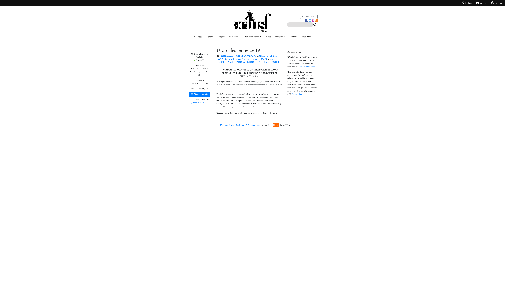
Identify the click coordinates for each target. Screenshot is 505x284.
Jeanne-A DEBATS (200, 102)
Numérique (234, 36)
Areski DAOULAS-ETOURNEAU (245, 62)
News (268, 36)
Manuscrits (280, 36)
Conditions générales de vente (247, 125)
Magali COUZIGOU (246, 55)
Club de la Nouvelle (253, 36)
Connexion (498, 3)
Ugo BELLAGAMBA (238, 59)
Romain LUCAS (259, 59)
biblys (275, 125)
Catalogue (198, 36)
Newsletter (306, 36)
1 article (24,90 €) (309, 16)
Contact (293, 36)
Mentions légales (227, 125)
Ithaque (210, 36)
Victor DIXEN (226, 55)
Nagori (221, 36)
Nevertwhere (297, 94)
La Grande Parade (307, 66)
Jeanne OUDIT (271, 62)
